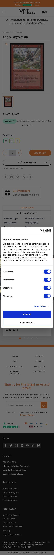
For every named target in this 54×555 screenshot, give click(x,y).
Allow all (27, 314)
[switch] (47, 280)
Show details (40, 306)
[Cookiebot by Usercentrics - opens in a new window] (39, 230)
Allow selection (27, 322)
